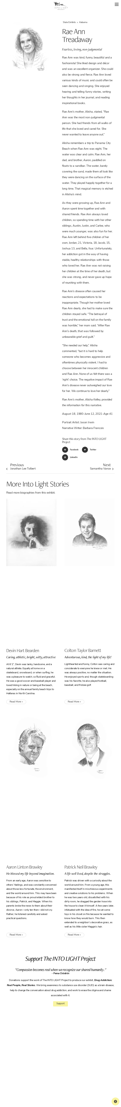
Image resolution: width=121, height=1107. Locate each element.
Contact (64, 1062)
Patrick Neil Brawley (80, 867)
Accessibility (66, 1065)
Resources (65, 1058)
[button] (71, 450)
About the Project (68, 1042)
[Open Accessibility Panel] (115, 1101)
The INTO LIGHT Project (71, 1046)
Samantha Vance (100, 466)
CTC (63, 1054)
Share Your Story (68, 1069)
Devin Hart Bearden (22, 650)
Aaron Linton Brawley (24, 867)
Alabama (83, 22)
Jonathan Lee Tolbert (23, 466)
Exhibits (64, 1050)
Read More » (16, 702)
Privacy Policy (38, 1092)
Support (60, 1003)
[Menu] (116, 4)
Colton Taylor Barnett (82, 650)
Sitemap (49, 1092)
